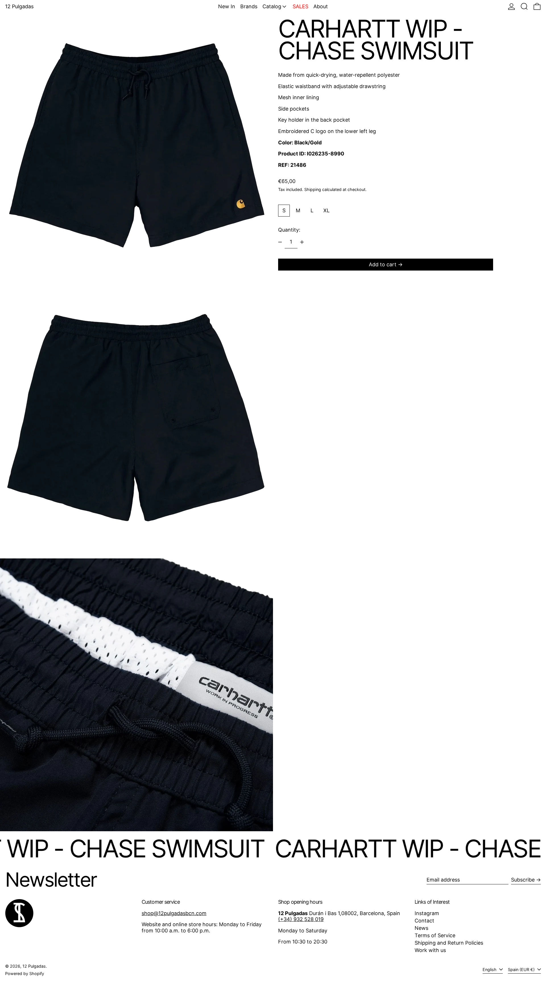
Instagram (427, 913)
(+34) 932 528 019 (301, 919)
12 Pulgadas (19, 6)
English (490, 969)
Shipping (312, 189)
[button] (524, 6)
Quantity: (289, 230)
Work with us (430, 950)
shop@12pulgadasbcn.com (174, 913)
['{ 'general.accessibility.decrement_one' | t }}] (280, 242)
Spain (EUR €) (522, 969)
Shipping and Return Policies (449, 943)
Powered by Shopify (24, 973)
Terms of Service (435, 935)
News (421, 928)
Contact (424, 921)
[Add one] (302, 242)
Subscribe (523, 880)
